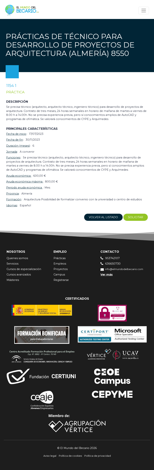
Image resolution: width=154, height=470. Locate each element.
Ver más (106, 274)
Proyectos (61, 269)
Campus (59, 274)
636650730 (113, 263)
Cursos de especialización (24, 269)
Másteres (13, 280)
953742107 (112, 258)
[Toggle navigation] (143, 10)
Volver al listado (103, 217)
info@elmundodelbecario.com (124, 269)
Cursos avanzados (19, 274)
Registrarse (61, 280)
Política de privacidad (97, 455)
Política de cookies (70, 455)
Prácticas (60, 258)
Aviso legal (49, 455)
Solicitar (135, 217)
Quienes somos (17, 258)
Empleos (60, 263)
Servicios (12, 263)
